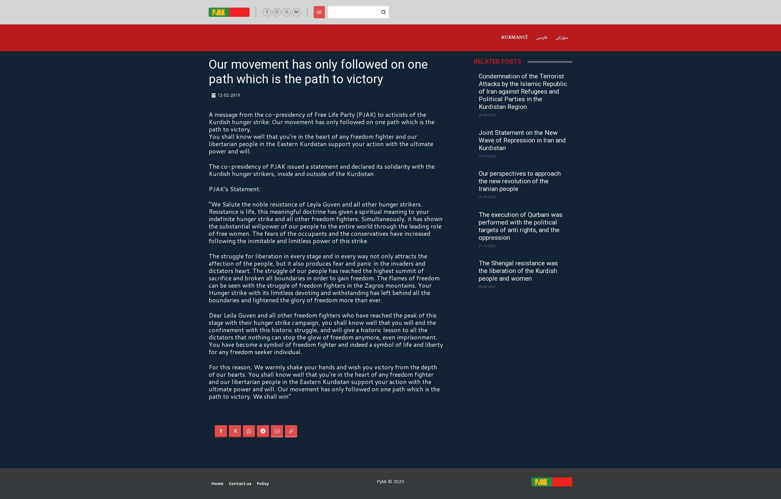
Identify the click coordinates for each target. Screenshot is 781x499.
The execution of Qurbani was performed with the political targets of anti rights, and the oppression (521, 226)
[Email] (277, 431)
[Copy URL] (291, 431)
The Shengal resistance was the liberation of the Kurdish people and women (518, 271)
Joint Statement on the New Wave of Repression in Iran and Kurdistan (522, 140)
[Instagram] (276, 12)
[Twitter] (286, 12)
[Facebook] (267, 12)
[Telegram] (263, 431)
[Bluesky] (296, 12)
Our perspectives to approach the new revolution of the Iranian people (520, 181)
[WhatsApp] (249, 431)
